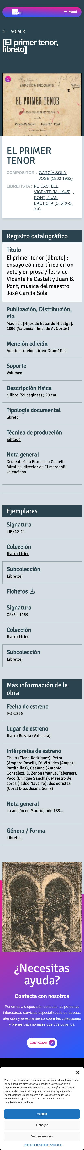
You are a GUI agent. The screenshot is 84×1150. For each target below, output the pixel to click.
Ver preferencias (42, 1136)
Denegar (42, 1125)
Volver (18, 31)
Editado (14, 439)
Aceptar (42, 1113)
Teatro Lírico (18, 553)
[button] (78, 1072)
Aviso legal (56, 1144)
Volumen (14, 372)
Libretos (14, 576)
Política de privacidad (36, 1144)
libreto (13, 417)
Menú (73, 12)
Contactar (38, 1043)
